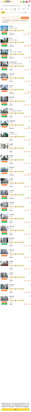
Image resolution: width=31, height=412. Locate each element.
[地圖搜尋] (29, 6)
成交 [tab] (6, 9)
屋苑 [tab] (15, 9)
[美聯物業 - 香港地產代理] (8, 2)
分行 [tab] (28, 9)
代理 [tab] (23, 9)
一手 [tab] (10, 9)
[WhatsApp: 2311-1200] (24, 2)
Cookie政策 (25, 406)
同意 (15, 409)
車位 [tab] (19, 9)
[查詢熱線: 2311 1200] (21, 2)
